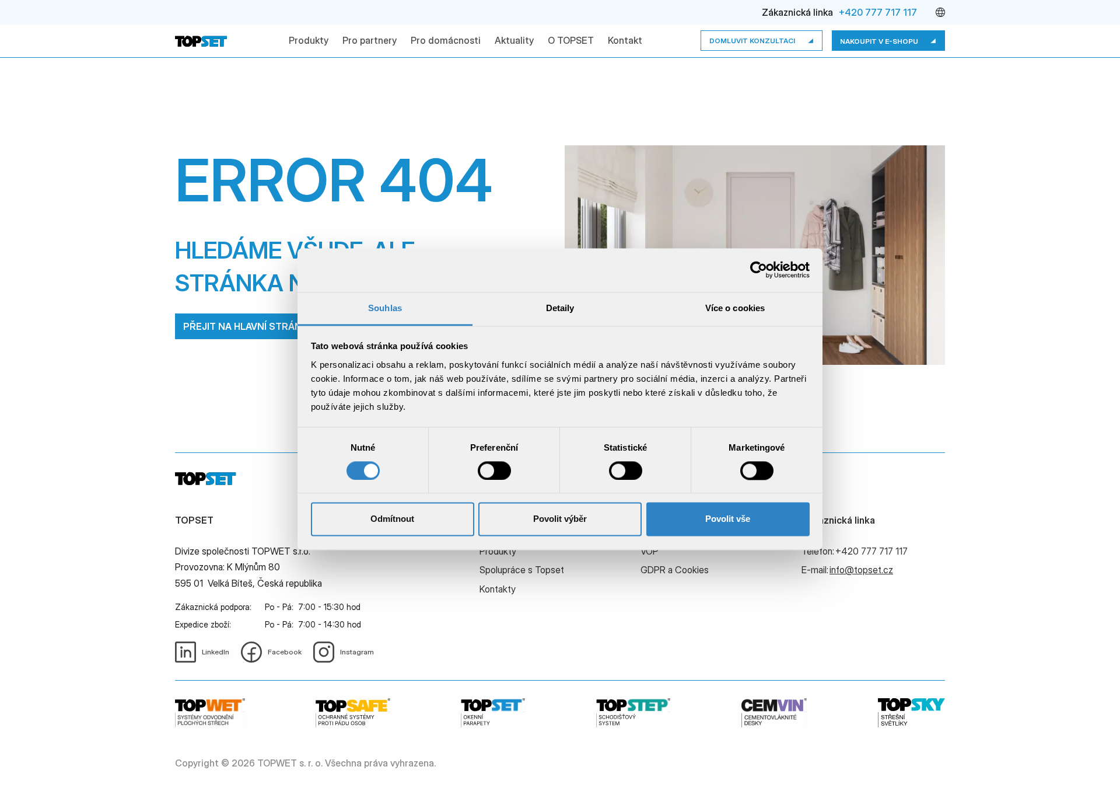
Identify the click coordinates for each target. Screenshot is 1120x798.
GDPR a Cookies (674, 570)
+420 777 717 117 (878, 12)
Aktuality (514, 40)
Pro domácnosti (446, 40)
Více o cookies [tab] (735, 308)
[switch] (494, 470)
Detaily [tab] (560, 308)
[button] (940, 12)
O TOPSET (571, 40)
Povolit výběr (560, 519)
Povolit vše (727, 519)
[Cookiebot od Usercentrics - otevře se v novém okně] (759, 269)
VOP (649, 551)
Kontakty (498, 589)
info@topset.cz (861, 570)
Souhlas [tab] (385, 308)
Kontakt (625, 40)
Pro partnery (369, 40)
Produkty (308, 40)
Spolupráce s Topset (522, 570)
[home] (202, 41)
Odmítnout (392, 519)
